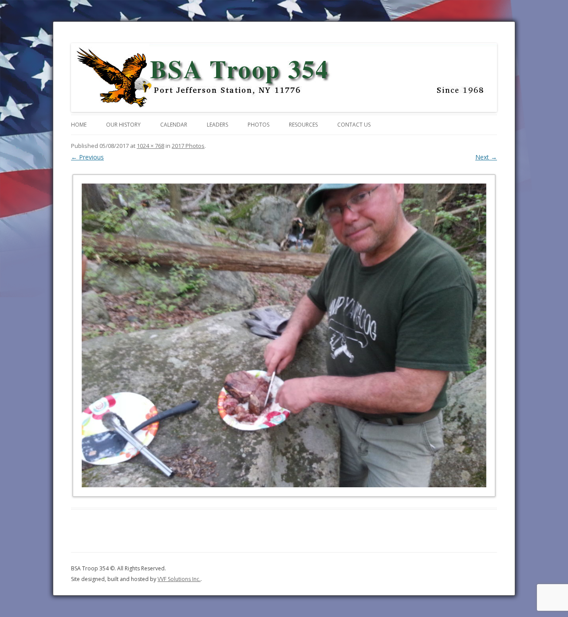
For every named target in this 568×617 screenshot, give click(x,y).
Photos (258, 124)
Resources (303, 124)
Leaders (217, 124)
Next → (486, 157)
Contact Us (354, 124)
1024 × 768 (150, 146)
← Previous (87, 157)
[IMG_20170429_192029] (284, 335)
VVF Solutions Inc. (179, 579)
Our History (123, 124)
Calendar (173, 124)
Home (79, 124)
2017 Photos (188, 146)
